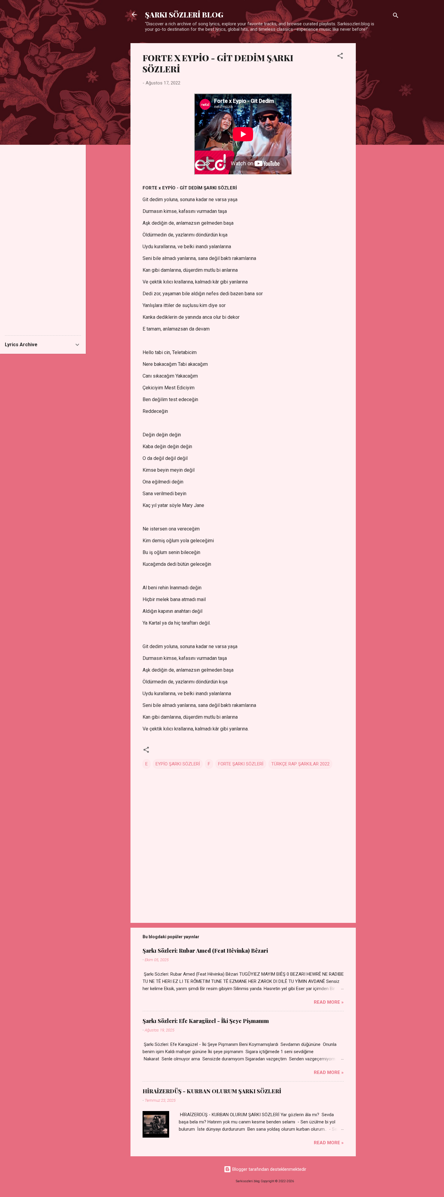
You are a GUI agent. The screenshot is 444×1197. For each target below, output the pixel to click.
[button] (340, 57)
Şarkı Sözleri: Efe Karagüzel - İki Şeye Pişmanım (206, 1020)
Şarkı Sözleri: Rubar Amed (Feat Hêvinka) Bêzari (205, 950)
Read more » (329, 1002)
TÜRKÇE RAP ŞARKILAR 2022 (300, 764)
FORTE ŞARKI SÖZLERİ (240, 764)
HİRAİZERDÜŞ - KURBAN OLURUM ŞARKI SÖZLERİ (212, 1091)
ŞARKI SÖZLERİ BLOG (184, 14)
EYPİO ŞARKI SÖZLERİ (178, 764)
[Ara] (395, 16)
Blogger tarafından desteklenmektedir (268, 1169)
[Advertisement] (380, 133)
